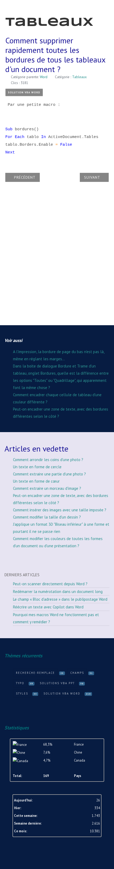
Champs (77, 673)
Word (43, 76)
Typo (20, 683)
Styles (22, 693)
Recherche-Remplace (35, 673)
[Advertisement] (57, 257)
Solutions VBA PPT (57, 683)
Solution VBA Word (24, 92)
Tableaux (79, 76)
